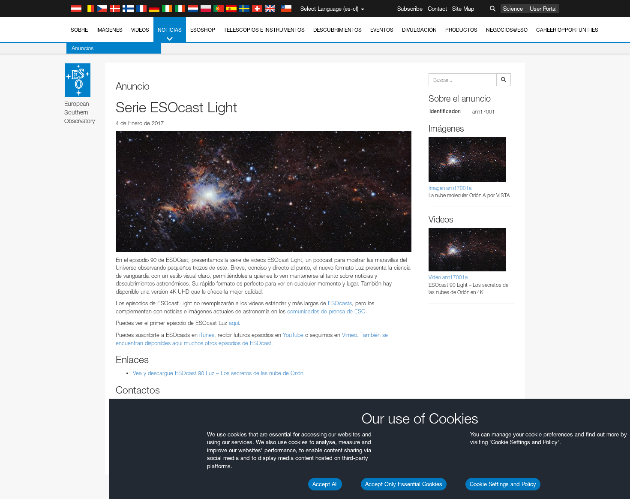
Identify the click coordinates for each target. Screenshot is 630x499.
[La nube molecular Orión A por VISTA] (263, 191)
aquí (234, 322)
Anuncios (82, 48)
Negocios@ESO (507, 30)
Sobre (79, 30)
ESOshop (202, 30)
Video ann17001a (448, 277)
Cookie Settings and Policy (503, 484)
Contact (437, 8)
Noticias (170, 30)
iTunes (206, 334)
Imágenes (109, 30)
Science (513, 8)
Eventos (381, 30)
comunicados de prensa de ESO (326, 311)
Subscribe (410, 8)
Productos (461, 30)
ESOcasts (340, 303)
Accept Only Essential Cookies (403, 484)
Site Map (463, 8)
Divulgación (419, 30)
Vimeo (349, 334)
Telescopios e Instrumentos (264, 30)
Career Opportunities (567, 30)
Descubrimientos (337, 30)
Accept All (325, 484)
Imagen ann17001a (450, 188)
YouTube (293, 334)
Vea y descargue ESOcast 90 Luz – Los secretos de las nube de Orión (218, 373)
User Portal (543, 8)
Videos (140, 30)
